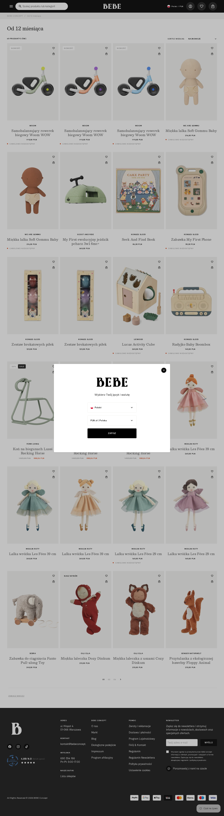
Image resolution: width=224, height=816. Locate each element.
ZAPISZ (112, 433)
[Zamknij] (164, 370)
